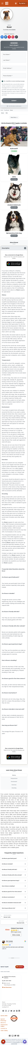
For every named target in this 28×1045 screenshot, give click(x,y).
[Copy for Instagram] (12, 36)
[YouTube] (11, 1011)
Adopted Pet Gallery (4, 1025)
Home (2, 110)
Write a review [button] (16, 935)
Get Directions (7, 987)
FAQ (6, 113)
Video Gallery (4, 1030)
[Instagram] (6, 1011)
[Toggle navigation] (2, 3)
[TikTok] (9, 1011)
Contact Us (4, 1028)
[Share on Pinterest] (9, 36)
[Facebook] (3, 1011)
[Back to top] (26, 966)
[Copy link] (16, 36)
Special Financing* (3, 1019)
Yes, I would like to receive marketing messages (14, 81)
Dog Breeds (6, 110)
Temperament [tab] (14, 778)
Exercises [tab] (14, 784)
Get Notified (14, 179)
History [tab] (14, 775)
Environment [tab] (14, 781)
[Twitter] (14, 1011)
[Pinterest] (17, 1011)
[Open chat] (25, 1042)
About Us (3, 1022)
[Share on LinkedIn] (5, 36)
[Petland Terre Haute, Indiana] (6, 3)
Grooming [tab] (14, 787)
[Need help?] (3, 1041)
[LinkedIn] (19, 1011)
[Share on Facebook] (2, 36)
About (2, 113)
